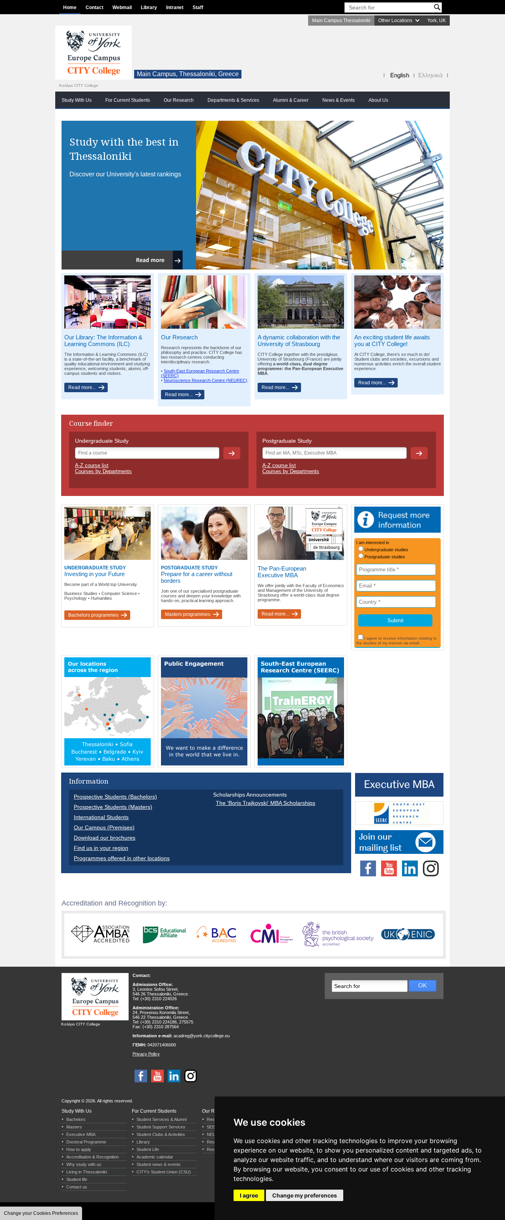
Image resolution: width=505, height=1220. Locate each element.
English (399, 75)
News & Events (338, 100)
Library (149, 7)
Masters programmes (187, 614)
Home (70, 7)
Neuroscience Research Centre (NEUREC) (205, 380)
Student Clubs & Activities (161, 1134)
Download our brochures (104, 838)
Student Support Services (161, 1127)
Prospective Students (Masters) (113, 807)
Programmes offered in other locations (122, 858)
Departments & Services (233, 100)
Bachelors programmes (93, 615)
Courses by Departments (103, 471)
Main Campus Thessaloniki (341, 20)
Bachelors (76, 1119)
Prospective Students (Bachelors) (115, 796)
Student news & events (159, 1164)
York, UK (436, 20)
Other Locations (395, 20)
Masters (74, 1127)
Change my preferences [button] (304, 1195)
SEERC (214, 1127)
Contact (94, 7)
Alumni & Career (291, 100)
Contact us (76, 1186)
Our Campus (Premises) (104, 827)
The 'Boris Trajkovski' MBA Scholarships (265, 803)
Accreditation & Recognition (92, 1157)
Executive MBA (80, 1134)
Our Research (179, 100)
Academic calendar (155, 1157)
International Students (101, 817)
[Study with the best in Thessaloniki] (252, 268)
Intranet (174, 7)
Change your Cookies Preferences (41, 1213)
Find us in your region (101, 848)
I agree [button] (249, 1195)
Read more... (82, 387)
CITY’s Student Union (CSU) (164, 1171)
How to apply (78, 1149)
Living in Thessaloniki (86, 1171)
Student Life (148, 1149)
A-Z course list (91, 465)
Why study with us (83, 1164)
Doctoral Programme (86, 1142)
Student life (76, 1179)
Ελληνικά (430, 75)
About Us (378, 100)
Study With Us (77, 100)
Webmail (122, 7)
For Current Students (127, 100)
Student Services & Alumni (162, 1119)
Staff (198, 7)
